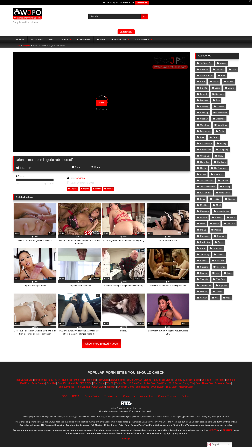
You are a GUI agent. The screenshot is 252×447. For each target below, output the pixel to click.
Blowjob (203, 94)
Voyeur (203, 298)
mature (98, 189)
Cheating (204, 106)
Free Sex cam (83, 387)
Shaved (220, 254)
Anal (234, 69)
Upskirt (219, 291)
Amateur (220, 69)
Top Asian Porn (223, 383)
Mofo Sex (231, 380)
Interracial (218, 174)
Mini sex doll (40, 380)
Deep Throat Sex (204, 383)
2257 (64, 396)
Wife (228, 298)
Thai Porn (220, 279)
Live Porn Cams (125, 387)
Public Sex (205, 242)
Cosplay (204, 119)
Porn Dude (99, 383)
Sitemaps (126, 438)
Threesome (205, 285)
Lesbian (216, 199)
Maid (218, 205)
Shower (203, 261)
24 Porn (188, 380)
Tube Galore (38, 383)
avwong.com (158, 387)
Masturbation (223, 211)
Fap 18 (129, 380)
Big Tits (203, 88)
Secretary (204, 254)
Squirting (204, 267)
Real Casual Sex (24, 380)
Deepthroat (205, 131)
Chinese (220, 106)
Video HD (73, 383)
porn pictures (142, 387)
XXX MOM (120, 383)
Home (21, 39)
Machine (204, 205)
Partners (186, 396)
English (215, 444)
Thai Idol (204, 279)
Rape (202, 248)
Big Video (167, 380)
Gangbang (224, 149)
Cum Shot (204, 125)
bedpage (111, 387)
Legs (202, 199)
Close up (204, 112)
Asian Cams (98, 387)
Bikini (217, 88)
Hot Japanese (220, 168)
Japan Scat (126, 31)
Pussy (220, 242)
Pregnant (221, 236)
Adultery (204, 69)
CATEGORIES (83, 39)
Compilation (221, 112)
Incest (203, 174)
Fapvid (156, 380)
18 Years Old (206, 63)
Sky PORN (54, 380)
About (78, 167)
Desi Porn (162, 383)
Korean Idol (205, 193)
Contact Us (129, 396)
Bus (218, 100)
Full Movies (205, 149)
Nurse (216, 223)
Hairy (220, 156)
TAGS (102, 39)
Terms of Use (111, 396)
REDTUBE (227, 430)
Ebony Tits (188, 383)
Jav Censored (206, 180)
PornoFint (90, 380)
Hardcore (221, 162)
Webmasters (146, 396)
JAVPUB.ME (141, 2)
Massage (204, 211)
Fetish (215, 137)
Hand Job (204, 162)
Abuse (223, 63)
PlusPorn (79, 380)
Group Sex (205, 156)
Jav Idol (224, 180)
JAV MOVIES (37, 39)
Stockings (220, 267)
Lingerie (26, 45)
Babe (223, 75)
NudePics (67, 380)
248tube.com (117, 380)
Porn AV (61, 383)
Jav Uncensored (207, 186)
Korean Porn (225, 193)
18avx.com (172, 387)
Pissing (217, 230)
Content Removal (167, 396)
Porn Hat (51, 383)
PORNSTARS (120, 39)
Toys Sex (223, 285)
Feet (202, 137)
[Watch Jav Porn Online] (27, 14)
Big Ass (230, 82)
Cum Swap (222, 125)
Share (97, 167)
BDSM (216, 82)
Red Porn (25, 383)
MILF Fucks (175, 383)
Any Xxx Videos (142, 380)
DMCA (75, 396)
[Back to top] (243, 438)
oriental (110, 189)
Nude (202, 223)
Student (203, 273)
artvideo (80, 178)
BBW (202, 82)
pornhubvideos (67, 387)
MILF (232, 217)
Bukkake (204, 100)
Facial (221, 131)
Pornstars (204, 236)
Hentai (203, 168)
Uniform (204, 291)
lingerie (86, 189)
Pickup (203, 230)
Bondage (219, 94)
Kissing (226, 186)
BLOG (52, 39)
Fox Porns (219, 380)
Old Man (231, 223)
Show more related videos (101, 343)
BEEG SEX (86, 383)
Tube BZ (178, 380)
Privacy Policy (91, 396)
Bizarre (231, 88)
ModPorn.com (186, 387)
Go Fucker (206, 380)
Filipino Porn (206, 143)
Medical (218, 217)
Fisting (223, 143)
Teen (229, 273)
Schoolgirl (217, 248)
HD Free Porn (135, 383)
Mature (203, 217)
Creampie (220, 119)
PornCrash (103, 380)
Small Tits (219, 261)
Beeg (197, 380)
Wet (216, 298)
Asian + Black (206, 75)
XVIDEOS (213, 430)
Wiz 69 (109, 383)
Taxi (217, 273)
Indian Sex (149, 383)
